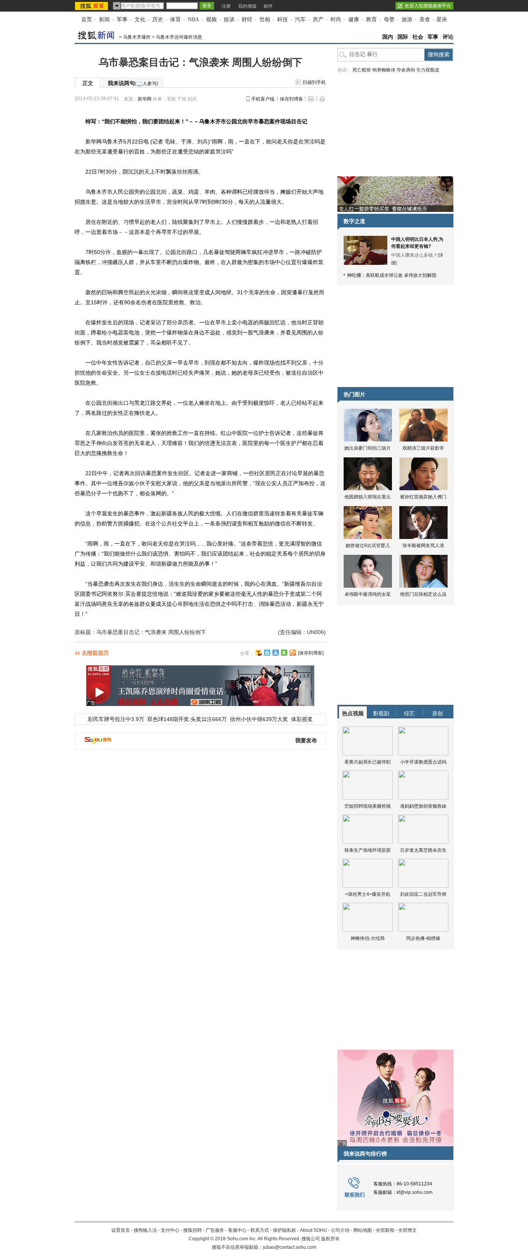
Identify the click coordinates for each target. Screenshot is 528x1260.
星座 (441, 19)
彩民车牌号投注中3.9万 (116, 719)
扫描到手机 (314, 82)
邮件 (268, 6)
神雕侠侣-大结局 (368, 938)
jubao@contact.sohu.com (289, 1247)
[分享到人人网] (276, 653)
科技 (282, 19)
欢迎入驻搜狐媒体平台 (428, 6)
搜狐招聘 (192, 1230)
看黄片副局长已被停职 (367, 762)
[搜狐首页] (92, 6)
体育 (175, 19)
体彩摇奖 (302, 719)
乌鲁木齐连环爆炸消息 (179, 37)
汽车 (300, 19)
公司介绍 (340, 1230)
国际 (402, 37)
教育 (371, 19)
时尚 (335, 19)
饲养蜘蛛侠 (383, 70)
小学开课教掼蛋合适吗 (423, 762)
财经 (247, 19)
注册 (226, 6)
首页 (86, 19)
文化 (140, 19)
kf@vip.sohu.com (415, 1192)
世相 (264, 19)
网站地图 (362, 1230)
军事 (122, 19)
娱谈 (229, 19)
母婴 (389, 19)
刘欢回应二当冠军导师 (423, 894)
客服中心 (237, 1230)
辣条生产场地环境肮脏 (367, 850)
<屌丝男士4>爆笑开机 (367, 894)
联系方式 (259, 1230)
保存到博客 (291, 99)
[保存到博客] (311, 653)
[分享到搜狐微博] (258, 653)
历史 (157, 19)
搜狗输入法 (145, 1230)
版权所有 (330, 1238)
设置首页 (120, 1230)
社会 (417, 37)
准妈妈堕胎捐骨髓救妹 (423, 806)
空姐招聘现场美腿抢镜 (367, 806)
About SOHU (313, 1230)
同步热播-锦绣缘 (423, 938)
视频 (211, 19)
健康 (353, 19)
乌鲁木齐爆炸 (137, 37)
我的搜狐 (247, 6)
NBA (193, 19)
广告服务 (215, 1230)
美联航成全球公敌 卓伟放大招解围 (401, 275)
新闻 (104, 19)
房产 (318, 19)
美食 (424, 19)
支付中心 (170, 1230)
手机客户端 (262, 99)
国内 (387, 37)
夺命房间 (406, 70)
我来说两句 (133, 83)
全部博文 (407, 1230)
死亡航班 (362, 70)
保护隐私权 (284, 1230)
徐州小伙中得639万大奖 (259, 719)
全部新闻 (385, 1230)
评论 (448, 37)
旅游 (407, 19)
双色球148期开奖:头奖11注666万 (187, 719)
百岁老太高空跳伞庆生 (423, 850)
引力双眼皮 (427, 70)
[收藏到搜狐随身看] (284, 653)
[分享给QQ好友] (267, 653)
